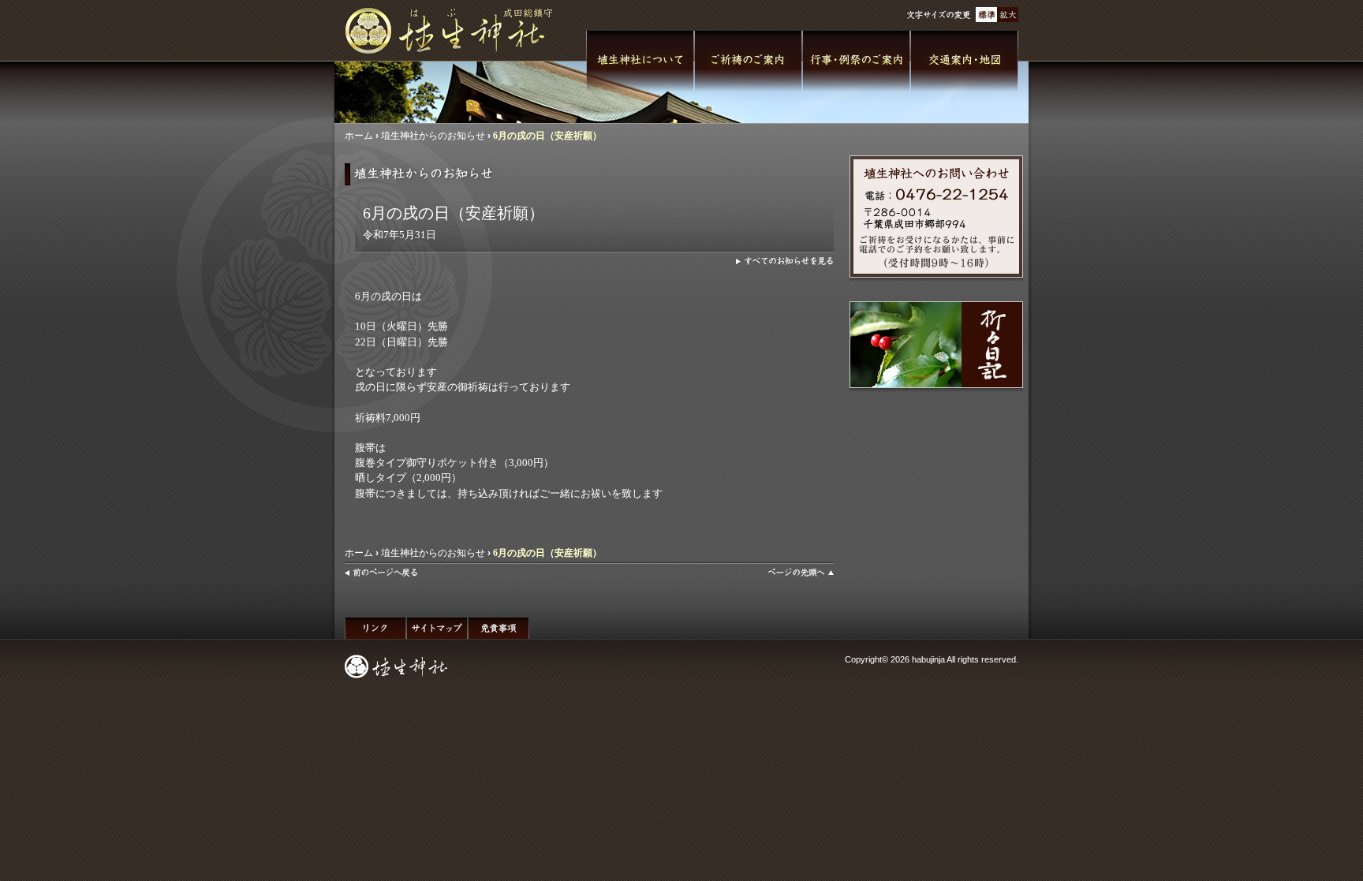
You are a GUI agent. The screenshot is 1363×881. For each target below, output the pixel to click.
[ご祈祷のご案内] (748, 61)
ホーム (359, 135)
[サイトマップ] (437, 628)
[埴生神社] (455, 30)
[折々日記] (936, 344)
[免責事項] (498, 628)
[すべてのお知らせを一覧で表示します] (785, 261)
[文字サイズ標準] (986, 14)
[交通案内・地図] (964, 61)
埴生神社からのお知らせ (433, 135)
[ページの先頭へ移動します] (800, 572)
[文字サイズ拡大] (1007, 14)
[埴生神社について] (640, 61)
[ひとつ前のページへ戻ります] (381, 572)
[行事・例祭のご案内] (856, 61)
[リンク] (375, 628)
